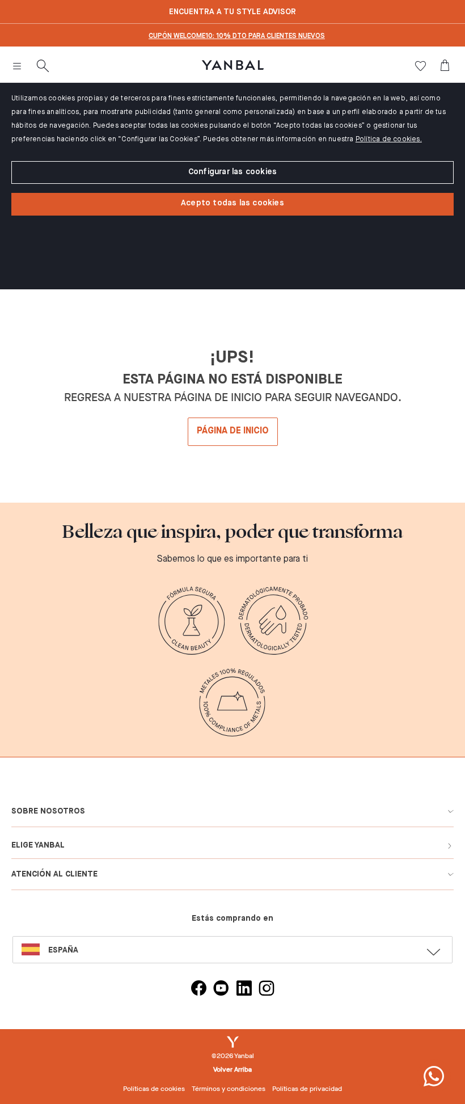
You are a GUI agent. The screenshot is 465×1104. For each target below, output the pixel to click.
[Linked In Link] (244, 990)
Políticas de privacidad (307, 1088)
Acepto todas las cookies (232, 203)
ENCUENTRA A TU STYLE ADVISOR (232, 12)
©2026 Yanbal (233, 1055)
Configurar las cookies (232, 172)
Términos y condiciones (228, 1088)
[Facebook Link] (198, 990)
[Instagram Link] (266, 990)
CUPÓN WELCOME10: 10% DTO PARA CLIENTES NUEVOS (237, 36)
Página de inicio (233, 431)
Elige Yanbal (38, 845)
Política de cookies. (389, 139)
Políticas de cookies (154, 1088)
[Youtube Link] (221, 990)
